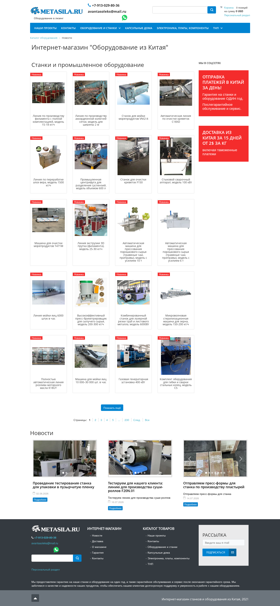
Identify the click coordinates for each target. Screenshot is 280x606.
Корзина (229, 7)
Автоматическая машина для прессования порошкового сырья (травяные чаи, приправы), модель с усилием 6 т (176, 251)
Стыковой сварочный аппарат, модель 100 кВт (176, 181)
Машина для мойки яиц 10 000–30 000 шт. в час (90, 380)
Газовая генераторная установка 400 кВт (133, 380)
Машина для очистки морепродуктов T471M (48, 244)
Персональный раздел (237, 15)
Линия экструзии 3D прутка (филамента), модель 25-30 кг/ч (91, 246)
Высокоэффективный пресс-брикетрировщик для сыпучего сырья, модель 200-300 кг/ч (91, 320)
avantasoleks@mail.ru (107, 11)
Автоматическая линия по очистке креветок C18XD (176, 118)
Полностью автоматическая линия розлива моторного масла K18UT (48, 383)
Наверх (35, 598)
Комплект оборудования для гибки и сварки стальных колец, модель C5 (176, 383)
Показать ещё (112, 408)
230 (127, 420)
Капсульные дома (159, 552)
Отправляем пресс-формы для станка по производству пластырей (213, 485)
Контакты (97, 558)
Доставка (97, 541)
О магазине (99, 547)
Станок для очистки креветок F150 (133, 181)
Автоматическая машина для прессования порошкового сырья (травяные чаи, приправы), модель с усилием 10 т (133, 251)
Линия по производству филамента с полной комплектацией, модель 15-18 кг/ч (48, 120)
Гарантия (98, 552)
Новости (97, 535)
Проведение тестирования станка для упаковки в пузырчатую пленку (63, 485)
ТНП (150, 564)
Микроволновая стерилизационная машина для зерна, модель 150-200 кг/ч (176, 320)
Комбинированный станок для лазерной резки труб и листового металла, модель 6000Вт (133, 320)
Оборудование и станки (162, 547)
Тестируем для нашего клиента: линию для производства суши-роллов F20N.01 (135, 487)
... (119, 420)
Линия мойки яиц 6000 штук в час (48, 317)
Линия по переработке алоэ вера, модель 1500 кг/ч (48, 182)
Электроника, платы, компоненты (169, 558)
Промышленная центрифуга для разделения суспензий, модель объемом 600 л (91, 184)
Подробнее (40, 499)
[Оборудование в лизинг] (57, 11)
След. (137, 420)
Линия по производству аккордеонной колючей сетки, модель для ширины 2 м (91, 120)
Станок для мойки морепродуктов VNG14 (133, 117)
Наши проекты (157, 535)
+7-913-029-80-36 (105, 5)
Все (147, 420)
